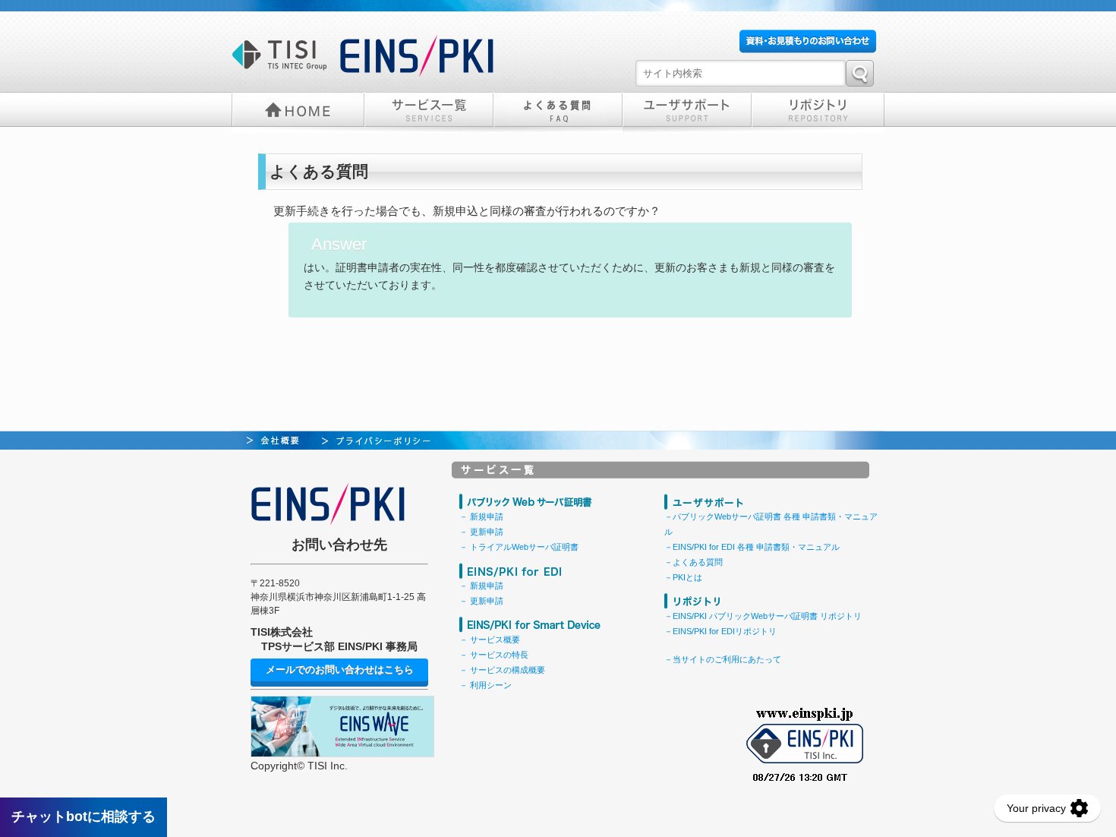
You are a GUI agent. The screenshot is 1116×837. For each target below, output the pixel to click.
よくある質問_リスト (558, 111)
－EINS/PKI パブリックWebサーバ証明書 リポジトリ (763, 616)
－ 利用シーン (485, 685)
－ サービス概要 (489, 639)
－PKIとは (683, 577)
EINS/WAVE (342, 726)
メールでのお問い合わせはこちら (340, 669)
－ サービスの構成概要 (502, 669)
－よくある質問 (693, 562)
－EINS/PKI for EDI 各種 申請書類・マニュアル (752, 546)
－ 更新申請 (481, 531)
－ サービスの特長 (493, 654)
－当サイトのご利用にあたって (722, 659)
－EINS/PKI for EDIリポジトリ (720, 631)
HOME (298, 111)
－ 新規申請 (481, 516)
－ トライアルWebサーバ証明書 (518, 546)
